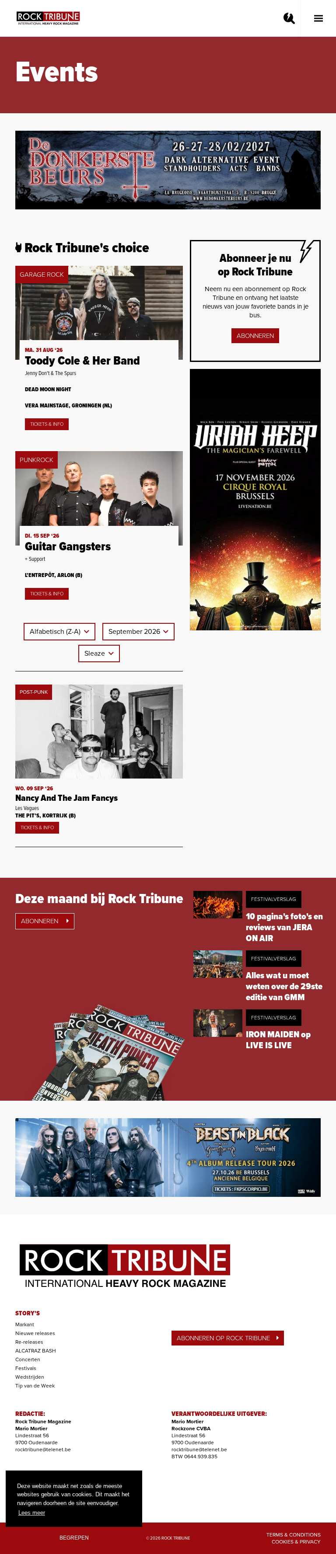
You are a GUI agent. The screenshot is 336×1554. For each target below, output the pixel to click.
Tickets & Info (46, 424)
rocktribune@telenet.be (43, 1449)
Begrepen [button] (74, 1537)
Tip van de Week (35, 1386)
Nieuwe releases (35, 1333)
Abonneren (255, 336)
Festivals (25, 1368)
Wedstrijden (29, 1377)
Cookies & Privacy (296, 1542)
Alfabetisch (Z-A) (56, 631)
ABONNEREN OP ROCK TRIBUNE (223, 1338)
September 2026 (135, 631)
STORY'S (27, 1314)
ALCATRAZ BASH (35, 1351)
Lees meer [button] (31, 1512)
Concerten (27, 1359)
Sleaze (95, 653)
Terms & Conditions (293, 1535)
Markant (24, 1324)
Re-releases (29, 1342)
